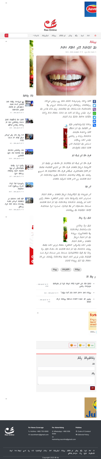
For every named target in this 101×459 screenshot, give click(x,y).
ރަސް (58, 458)
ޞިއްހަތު (45, 451)
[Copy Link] (94, 125)
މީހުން (80, 453)
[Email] (94, 121)
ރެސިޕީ (24, 451)
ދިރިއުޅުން (54, 36)
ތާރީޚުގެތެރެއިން (39, 451)
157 (82, 345)
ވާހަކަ (33, 451)
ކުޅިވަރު (11, 451)
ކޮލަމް (50, 451)
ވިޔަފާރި (70, 36)
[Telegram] (94, 117)
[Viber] (94, 109)
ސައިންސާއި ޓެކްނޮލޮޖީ (72, 453)
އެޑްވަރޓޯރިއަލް (92, 453)
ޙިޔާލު (93, 373)
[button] (36, 36)
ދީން (28, 451)
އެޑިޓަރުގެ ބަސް (18, 451)
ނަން (94, 364)
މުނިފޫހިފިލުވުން (45, 36)
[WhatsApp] (94, 113)
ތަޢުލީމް (85, 453)
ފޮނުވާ (92, 388)
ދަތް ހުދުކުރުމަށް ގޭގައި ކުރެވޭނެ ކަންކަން (78, 47)
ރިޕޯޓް (76, 36)
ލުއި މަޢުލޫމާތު (62, 36)
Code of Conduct (84, 431)
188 (90, 345)
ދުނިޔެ (82, 36)
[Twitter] (94, 105)
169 (73, 345)
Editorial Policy (83, 435)
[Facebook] (94, 101)
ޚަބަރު (88, 36)
